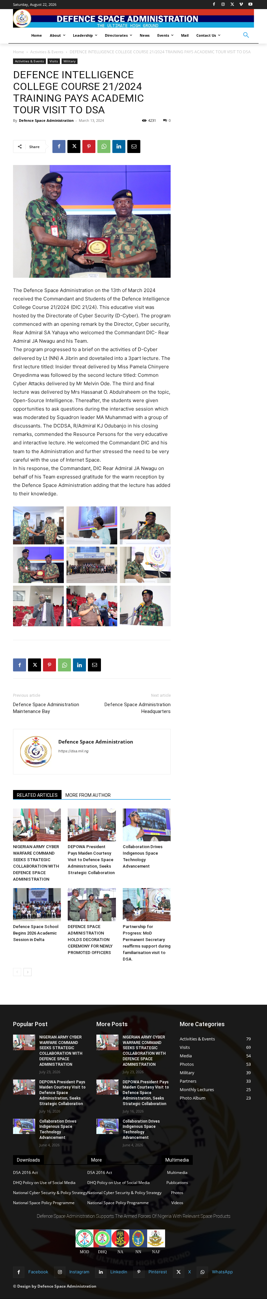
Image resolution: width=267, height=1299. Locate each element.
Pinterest (157, 1271)
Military (69, 61)
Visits (53, 61)
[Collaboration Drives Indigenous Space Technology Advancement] (147, 825)
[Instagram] (223, 4)
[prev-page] (17, 972)
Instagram (79, 1271)
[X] (232, 4)
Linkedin (118, 1271)
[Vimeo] (241, 4)
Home (18, 52)
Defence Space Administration (46, 120)
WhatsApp (222, 1271)
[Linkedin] (118, 146)
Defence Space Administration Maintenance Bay (46, 708)
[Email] (133, 146)
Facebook (38, 1271)
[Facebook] (214, 4)
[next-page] (27, 972)
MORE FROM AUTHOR (88, 795)
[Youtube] (250, 4)
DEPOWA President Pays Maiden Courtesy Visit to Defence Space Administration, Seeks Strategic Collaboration (91, 859)
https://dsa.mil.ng (73, 751)
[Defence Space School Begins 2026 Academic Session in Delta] (37, 904)
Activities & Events (46, 52)
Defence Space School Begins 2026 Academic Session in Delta (35, 933)
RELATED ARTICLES (37, 795)
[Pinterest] (88, 146)
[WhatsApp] (103, 146)
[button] (246, 35)
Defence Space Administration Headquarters (138, 708)
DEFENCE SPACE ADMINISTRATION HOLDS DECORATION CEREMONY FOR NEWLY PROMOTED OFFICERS (90, 939)
